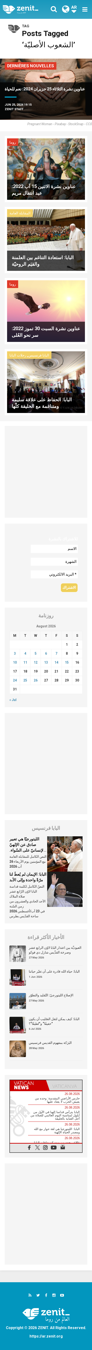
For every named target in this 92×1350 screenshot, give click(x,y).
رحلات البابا (17, 355)
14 (56, 662)
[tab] (28, 1085)
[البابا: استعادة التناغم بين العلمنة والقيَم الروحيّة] (46, 239)
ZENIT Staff (14, 109)
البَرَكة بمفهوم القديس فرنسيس (50, 1043)
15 (67, 662)
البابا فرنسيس (38, 355)
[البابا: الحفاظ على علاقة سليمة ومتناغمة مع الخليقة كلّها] (46, 381)
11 (25, 662)
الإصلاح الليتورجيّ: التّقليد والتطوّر (51, 995)
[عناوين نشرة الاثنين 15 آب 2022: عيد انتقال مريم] (46, 168)
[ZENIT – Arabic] (26, 9)
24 (15, 680)
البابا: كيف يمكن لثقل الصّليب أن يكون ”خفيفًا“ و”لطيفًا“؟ (54, 1021)
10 (15, 662)
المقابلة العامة (19, 213)
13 (46, 662)
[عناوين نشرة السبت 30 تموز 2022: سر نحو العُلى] (46, 310)
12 (36, 662)
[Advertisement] (46, 472)
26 (36, 680)
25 (25, 680)
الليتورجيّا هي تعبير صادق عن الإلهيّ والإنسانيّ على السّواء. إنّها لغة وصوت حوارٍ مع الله (28, 850)
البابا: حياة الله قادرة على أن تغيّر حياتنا (54, 971)
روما (12, 142)
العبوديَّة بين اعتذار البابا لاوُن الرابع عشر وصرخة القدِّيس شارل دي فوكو (55, 950)
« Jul (13, 700)
